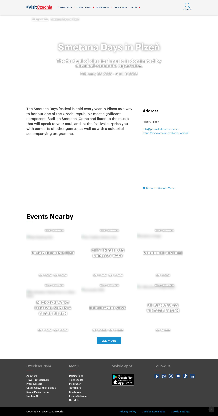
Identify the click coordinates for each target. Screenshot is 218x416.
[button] (187, 7)
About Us (31, 375)
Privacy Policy (128, 411)
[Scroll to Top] (211, 409)
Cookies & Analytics (153, 411)
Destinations (64, 7)
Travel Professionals (37, 379)
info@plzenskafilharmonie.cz (161, 129)
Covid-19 (74, 399)
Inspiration (102, 7)
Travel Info (120, 7)
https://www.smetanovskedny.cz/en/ (165, 132)
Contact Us (32, 395)
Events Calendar (78, 395)
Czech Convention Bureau (41, 387)
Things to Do (84, 7)
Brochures (75, 391)
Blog (134, 7)
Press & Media (34, 383)
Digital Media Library (37, 391)
